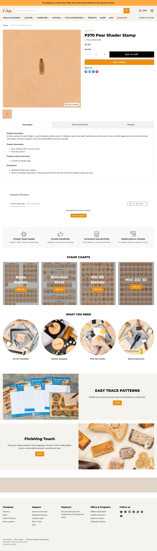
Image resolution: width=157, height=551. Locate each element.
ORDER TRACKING (146, 18)
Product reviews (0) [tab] (17, 204)
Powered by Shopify (9, 544)
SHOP (117, 403)
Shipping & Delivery (39, 515)
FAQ (34, 525)
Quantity (88, 49)
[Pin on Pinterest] (97, 71)
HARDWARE (42, 18)
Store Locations (9, 521)
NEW (111, 18)
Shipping (130, 124)
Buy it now (119, 62)
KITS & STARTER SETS (74, 18)
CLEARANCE (122, 18)
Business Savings (97, 518)
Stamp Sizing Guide (80, 124)
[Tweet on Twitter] (89, 71)
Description (27, 124)
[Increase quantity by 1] (105, 54)
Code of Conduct (9, 518)
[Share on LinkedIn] (93, 71)
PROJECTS (92, 18)
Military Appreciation (98, 511)
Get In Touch (37, 521)
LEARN (103, 18)
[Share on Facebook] (86, 71)
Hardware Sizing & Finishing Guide (37, 539)
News (5, 515)
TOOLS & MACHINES (11, 18)
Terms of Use (7, 539)
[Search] (126, 10)
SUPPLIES (56, 18)
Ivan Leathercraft (94, 40)
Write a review (78, 215)
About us (6, 511)
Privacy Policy (18, 539)
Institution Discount (97, 515)
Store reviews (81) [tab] (33, 204)
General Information (39, 511)
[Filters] (130, 204)
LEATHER (29, 18)
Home (5, 25)
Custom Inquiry (38, 518)
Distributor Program (98, 521)
